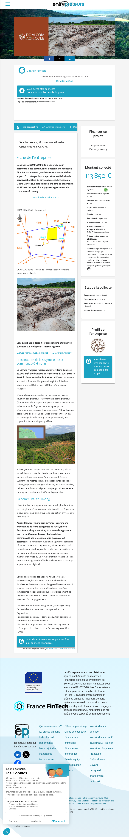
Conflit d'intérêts (82, 804)
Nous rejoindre (47, 748)
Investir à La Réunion (101, 742)
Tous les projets (28, 142)
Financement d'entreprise (71, 751)
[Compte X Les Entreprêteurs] (26, 757)
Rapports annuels (98, 804)
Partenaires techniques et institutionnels (47, 759)
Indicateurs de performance (47, 740)
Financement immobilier (71, 740)
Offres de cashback (75, 731)
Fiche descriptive (27, 127)
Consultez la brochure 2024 (45, 197)
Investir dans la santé (101, 737)
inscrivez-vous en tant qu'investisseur (60, 648)
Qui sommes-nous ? (50, 726)
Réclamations (83, 801)
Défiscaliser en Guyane (98, 762)
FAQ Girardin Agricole (61, 352)
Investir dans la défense (98, 729)
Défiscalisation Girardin (72, 768)
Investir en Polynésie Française (101, 751)
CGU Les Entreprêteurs (93, 798)
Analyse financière (53, 127)
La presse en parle (49, 731)
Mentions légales (74, 798)
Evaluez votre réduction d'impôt (32, 352)
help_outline (89, 269)
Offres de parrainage (75, 726)
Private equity (72, 759)
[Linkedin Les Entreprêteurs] (18, 757)
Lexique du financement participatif (96, 776)
